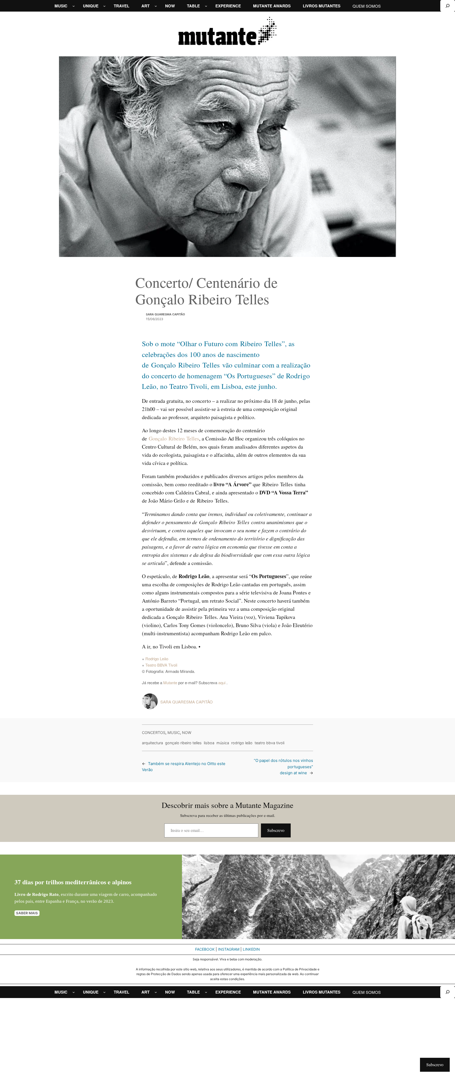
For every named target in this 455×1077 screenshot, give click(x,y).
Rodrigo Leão (156, 658)
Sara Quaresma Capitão (165, 314)
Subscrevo (275, 830)
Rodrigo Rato (45, 894)
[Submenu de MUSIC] (73, 6)
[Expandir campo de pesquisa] (447, 6)
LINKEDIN (251, 949)
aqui (222, 682)
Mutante (170, 682)
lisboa (209, 743)
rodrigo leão (242, 743)
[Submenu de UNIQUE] (104, 6)
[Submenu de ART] (156, 6)
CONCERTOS (153, 732)
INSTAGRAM (228, 949)
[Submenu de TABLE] (206, 6)
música (222, 743)
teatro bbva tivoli (269, 743)
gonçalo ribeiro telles (183, 743)
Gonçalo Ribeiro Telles (174, 438)
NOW (186, 732)
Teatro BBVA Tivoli (161, 665)
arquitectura (152, 743)
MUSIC (173, 732)
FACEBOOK (205, 949)
